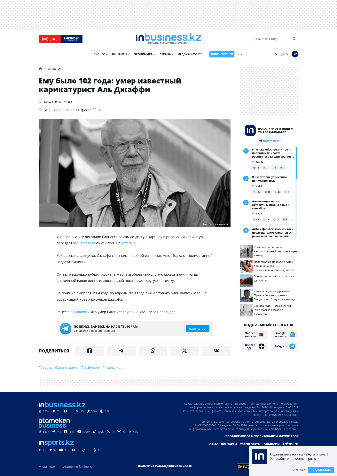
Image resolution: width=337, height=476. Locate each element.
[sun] (276, 54)
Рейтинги (290, 444)
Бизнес (99, 54)
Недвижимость (190, 54)
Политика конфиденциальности (165, 466)
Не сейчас (298, 470)
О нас (213, 444)
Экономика (143, 54)
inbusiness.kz (84, 243)
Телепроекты (250, 444)
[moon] (287, 54)
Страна (165, 54)
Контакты (229, 444)
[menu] (40, 54)
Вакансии (271, 444)
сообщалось (78, 311)
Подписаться (321, 470)
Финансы (119, 54)
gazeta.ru (128, 243)
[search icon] (294, 39)
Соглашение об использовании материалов (262, 436)
